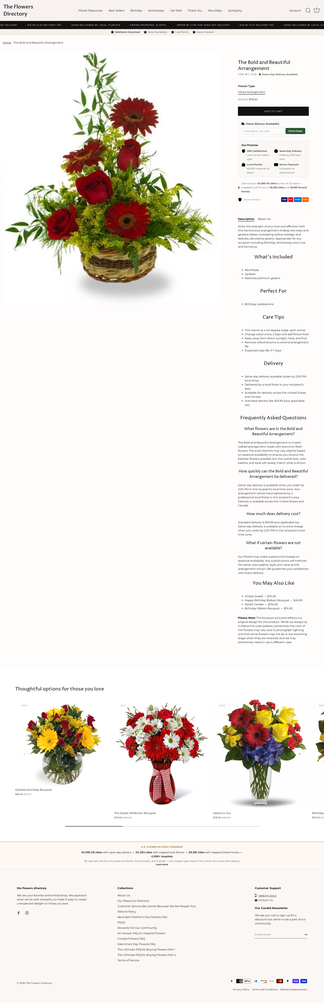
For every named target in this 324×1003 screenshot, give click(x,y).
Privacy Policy (241, 989)
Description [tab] (246, 219)
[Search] (308, 10)
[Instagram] (27, 912)
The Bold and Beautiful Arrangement (38, 42)
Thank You (195, 10)
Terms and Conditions (265, 989)
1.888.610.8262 (266, 896)
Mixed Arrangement (251, 92)
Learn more (162, 864)
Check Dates (295, 130)
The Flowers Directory (18, 10)
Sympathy (235, 10)
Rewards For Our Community (137, 927)
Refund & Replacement (293, 989)
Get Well (176, 10)
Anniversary (156, 10)
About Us (123, 895)
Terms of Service (128, 960)
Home (7, 42)
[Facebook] (18, 912)
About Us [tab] (264, 219)
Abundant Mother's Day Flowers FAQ (142, 917)
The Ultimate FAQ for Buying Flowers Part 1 (146, 949)
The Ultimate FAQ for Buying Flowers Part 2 (146, 955)
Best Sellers (116, 10)
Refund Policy (126, 911)
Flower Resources (90, 10)
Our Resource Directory (133, 900)
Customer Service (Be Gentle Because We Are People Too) (156, 906)
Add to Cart (273, 111)
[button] (24, 754)
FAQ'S (121, 922)
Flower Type (246, 86)
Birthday (136, 10)
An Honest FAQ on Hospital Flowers (141, 933)
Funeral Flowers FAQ (131, 938)
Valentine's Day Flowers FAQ (136, 944)
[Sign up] (305, 934)
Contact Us (265, 900)
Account (295, 10)
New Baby (215, 10)
